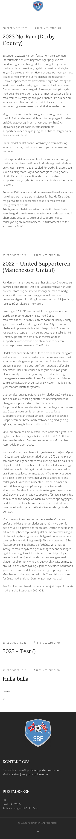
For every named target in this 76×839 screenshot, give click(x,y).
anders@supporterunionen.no (29, 774)
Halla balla (15, 678)
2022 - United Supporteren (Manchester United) (37, 266)
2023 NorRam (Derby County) (29, 39)
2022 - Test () (19, 651)
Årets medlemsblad (48, 28)
